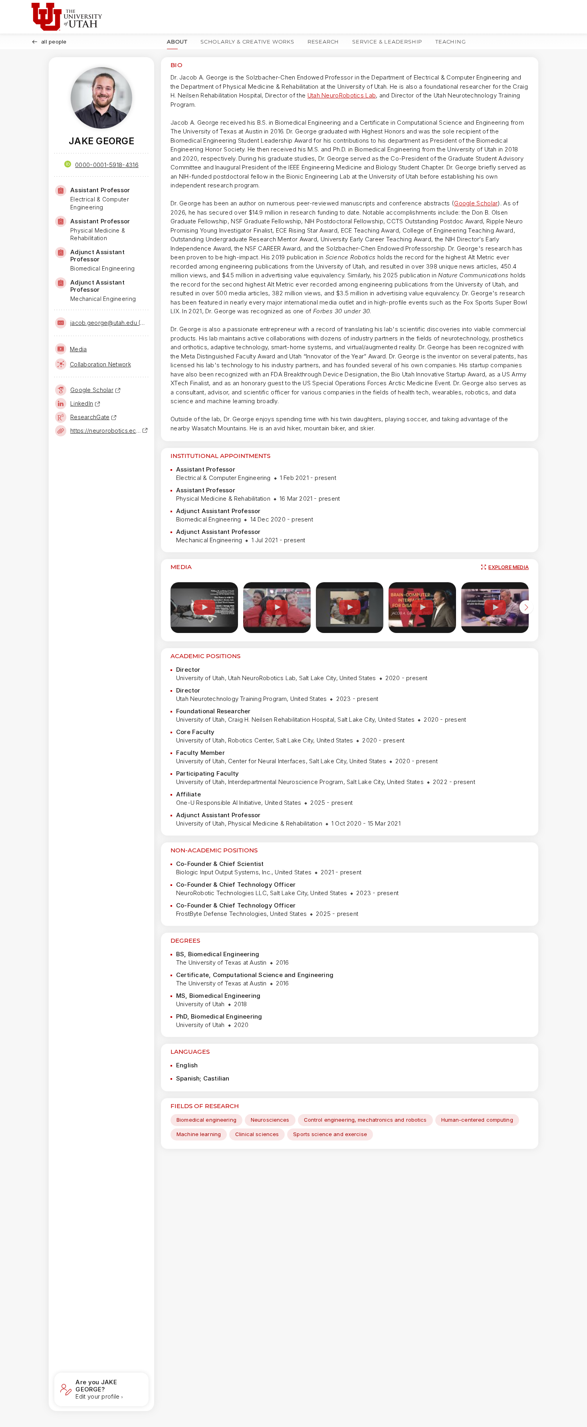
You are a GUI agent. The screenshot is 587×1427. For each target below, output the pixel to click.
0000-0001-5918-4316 (107, 165)
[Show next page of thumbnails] (526, 609)
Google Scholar (476, 203)
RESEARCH (323, 41)
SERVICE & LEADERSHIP (387, 41)
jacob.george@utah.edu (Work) (108, 322)
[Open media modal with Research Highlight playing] (349, 607)
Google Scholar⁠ (91, 389)
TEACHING (450, 41)
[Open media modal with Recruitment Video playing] (277, 607)
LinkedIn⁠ (81, 403)
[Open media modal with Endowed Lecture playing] (204, 607)
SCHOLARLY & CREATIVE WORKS (247, 41)
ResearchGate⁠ (89, 417)
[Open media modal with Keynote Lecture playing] (422, 607)
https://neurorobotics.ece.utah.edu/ (106, 430)
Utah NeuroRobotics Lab (341, 95)
